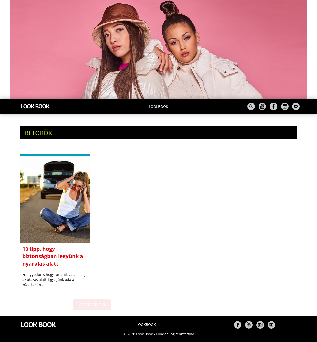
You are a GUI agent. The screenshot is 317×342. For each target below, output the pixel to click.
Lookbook (158, 106)
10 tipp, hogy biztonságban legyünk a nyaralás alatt (52, 256)
